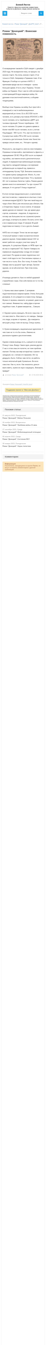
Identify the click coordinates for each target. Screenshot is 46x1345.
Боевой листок (7, 24)
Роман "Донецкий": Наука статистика (16, 446)
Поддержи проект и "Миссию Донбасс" (23, 390)
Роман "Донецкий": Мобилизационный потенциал (21, 432)
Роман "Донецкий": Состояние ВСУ (16, 439)
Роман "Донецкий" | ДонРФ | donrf (27, 24)
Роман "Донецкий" (18, 375)
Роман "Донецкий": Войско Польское (16, 418)
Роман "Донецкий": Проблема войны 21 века (19, 425)
